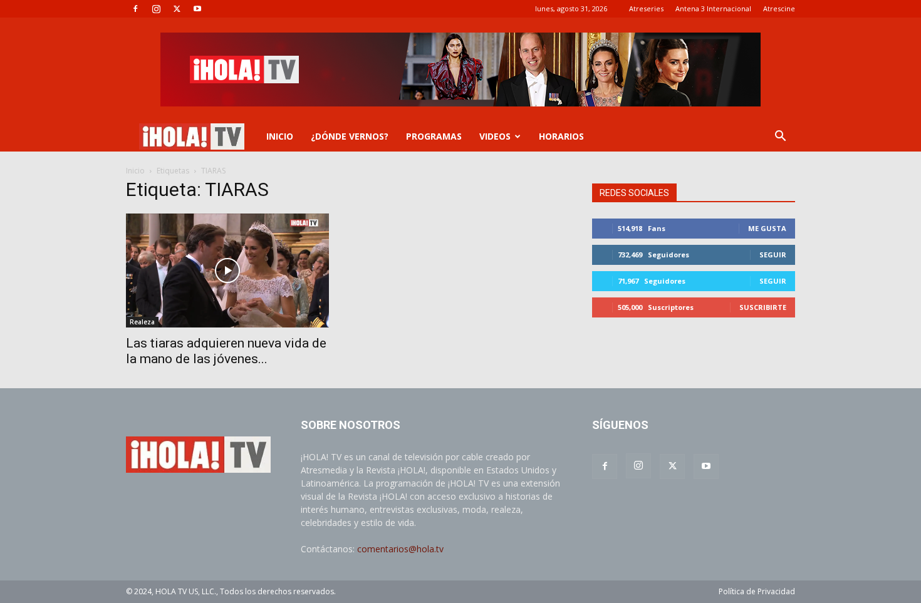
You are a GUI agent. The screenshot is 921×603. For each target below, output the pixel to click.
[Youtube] (197, 9)
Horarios (561, 136)
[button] (780, 137)
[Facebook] (135, 9)
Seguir (772, 254)
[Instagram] (156, 9)
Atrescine (779, 8)
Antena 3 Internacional (713, 8)
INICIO (279, 136)
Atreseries (646, 8)
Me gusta (767, 228)
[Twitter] (176, 9)
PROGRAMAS (434, 136)
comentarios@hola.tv (400, 549)
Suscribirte (762, 307)
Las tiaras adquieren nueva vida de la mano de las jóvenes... (226, 351)
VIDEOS (495, 136)
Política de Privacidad (757, 591)
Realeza (142, 321)
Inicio (135, 170)
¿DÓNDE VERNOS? (349, 136)
